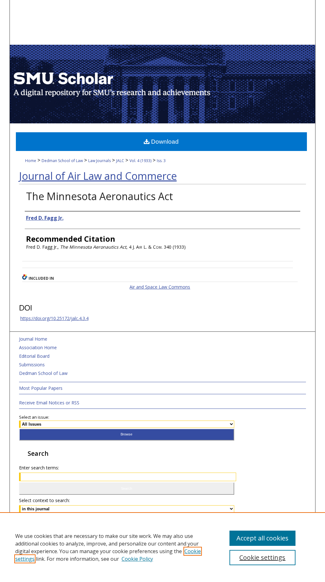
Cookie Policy (137, 558)
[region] (162, 547)
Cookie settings (262, 557)
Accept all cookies (262, 538)
